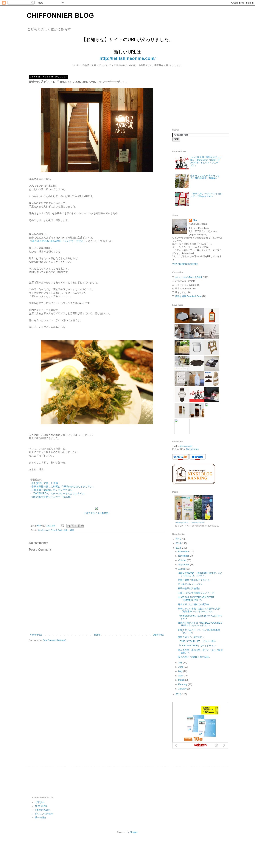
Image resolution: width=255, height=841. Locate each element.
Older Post (158, 635)
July (180, 662)
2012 (178, 694)
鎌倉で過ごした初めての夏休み (193, 604)
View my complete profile (185, 264)
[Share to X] (75, 526)
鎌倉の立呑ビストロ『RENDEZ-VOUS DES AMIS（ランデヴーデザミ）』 (200, 624)
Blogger (134, 832)
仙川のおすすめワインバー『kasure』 (52, 496)
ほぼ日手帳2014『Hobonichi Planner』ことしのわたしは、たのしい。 (200, 574)
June (181, 667)
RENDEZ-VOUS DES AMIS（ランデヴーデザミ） (58, 241)
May (180, 671)
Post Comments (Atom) (54, 640)
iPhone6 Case (42, 810)
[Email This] (68, 526)
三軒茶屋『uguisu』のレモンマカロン (51, 490)
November (183, 556)
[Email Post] (62, 526)
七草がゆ (39, 802)
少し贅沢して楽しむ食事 (44, 483)
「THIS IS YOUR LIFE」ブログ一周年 (197, 641)
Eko (195, 220)
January (182, 688)
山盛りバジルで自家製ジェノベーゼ (196, 593)
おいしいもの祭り (44, 813)
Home (97, 635)
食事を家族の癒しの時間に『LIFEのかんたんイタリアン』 (63, 486)
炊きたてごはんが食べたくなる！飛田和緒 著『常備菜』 (205, 177)
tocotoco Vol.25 (182, 523)
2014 (178, 543)
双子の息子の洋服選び (189, 588)
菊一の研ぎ (40, 817)
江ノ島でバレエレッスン (190, 584)
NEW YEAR (41, 806)
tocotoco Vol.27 (198, 523)
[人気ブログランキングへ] (193, 483)
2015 (178, 539)
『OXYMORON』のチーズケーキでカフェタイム (58, 493)
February (183, 684)
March (181, 680)
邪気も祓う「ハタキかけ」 (191, 637)
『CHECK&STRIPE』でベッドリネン (197, 645)
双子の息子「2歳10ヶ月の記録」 (194, 657)
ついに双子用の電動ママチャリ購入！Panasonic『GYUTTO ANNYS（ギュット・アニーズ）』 (206, 161)
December (183, 551)
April (181, 675)
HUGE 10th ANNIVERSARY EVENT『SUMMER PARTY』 (196, 598)
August (182, 569)
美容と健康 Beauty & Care (188, 296)
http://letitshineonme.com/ (127, 58)
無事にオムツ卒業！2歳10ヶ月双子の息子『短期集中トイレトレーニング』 (199, 610)
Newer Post (36, 635)
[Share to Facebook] (79, 526)
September (184, 564)
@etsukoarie (185, 446)
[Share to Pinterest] (82, 526)
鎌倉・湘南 (69, 530)
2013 (178, 548)
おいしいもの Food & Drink (50, 530)
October (182, 560)
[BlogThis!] (72, 526)
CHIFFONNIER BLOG (60, 15)
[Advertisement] (200, 99)
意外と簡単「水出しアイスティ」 (195, 580)
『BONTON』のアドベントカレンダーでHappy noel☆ (206, 195)
